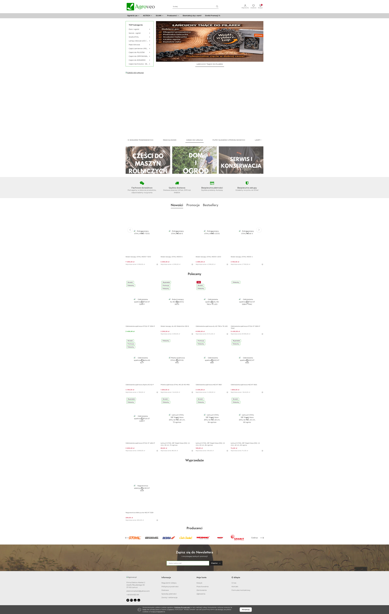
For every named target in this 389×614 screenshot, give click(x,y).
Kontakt (235, 587)
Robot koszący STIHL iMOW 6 (136, 257)
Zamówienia (202, 590)
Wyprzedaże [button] (194, 460)
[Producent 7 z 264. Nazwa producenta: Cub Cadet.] (151, 538)
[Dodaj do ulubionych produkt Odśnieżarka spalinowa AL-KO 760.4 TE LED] (226, 282)
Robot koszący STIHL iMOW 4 (206, 257)
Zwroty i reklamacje (169, 597)
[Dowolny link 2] (135, 600)
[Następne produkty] (259, 230)
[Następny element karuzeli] (262, 538)
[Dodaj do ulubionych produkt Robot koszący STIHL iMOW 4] (226, 213)
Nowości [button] (177, 205)
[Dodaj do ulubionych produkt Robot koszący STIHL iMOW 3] (261, 213)
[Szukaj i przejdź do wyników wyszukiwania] (217, 6)
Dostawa (165, 590)
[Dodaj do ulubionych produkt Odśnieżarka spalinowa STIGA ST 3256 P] (155, 282)
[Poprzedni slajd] (130, 104)
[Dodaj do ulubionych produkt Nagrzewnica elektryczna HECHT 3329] (155, 468)
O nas (234, 583)
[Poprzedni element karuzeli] (126, 538)
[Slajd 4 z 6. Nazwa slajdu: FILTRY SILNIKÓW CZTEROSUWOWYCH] (194, 105)
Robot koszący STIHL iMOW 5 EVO (173, 257)
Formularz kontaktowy (241, 590)
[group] (209, 41)
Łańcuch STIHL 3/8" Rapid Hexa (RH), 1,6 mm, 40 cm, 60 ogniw (245, 444)
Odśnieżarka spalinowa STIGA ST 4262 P (140, 443)
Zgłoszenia (201, 594)
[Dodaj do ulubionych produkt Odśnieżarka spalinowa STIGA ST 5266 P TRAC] (261, 282)
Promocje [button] (193, 205)
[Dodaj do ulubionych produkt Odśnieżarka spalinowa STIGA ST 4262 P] (155, 399)
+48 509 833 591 (132, 595)
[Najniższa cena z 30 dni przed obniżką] (157, 264)
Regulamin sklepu (169, 583)
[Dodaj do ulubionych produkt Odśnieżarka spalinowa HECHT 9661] (226, 340)
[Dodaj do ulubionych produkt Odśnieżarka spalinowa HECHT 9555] (261, 340)
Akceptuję (246, 609)
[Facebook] (127, 600)
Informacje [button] (166, 577)
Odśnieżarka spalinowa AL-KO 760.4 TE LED (212, 326)
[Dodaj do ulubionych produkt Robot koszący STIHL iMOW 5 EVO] (190, 213)
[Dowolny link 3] (138, 600)
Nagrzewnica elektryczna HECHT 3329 (139, 512)
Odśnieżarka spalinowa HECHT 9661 (209, 385)
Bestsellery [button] (210, 205)
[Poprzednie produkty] (130, 230)
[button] (173, 15)
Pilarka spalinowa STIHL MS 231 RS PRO (175, 385)
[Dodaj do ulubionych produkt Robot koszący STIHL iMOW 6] (155, 213)
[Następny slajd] (258, 104)
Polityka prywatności (169, 587)
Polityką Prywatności (182, 607)
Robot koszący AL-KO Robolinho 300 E (175, 326)
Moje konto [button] (201, 577)
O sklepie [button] (236, 577)
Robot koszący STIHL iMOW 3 (241, 257)
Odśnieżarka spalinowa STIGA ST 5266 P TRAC (245, 327)
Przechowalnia (202, 587)
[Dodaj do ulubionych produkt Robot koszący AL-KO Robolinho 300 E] (190, 282)
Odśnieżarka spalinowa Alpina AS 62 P (140, 385)
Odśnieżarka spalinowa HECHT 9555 (244, 385)
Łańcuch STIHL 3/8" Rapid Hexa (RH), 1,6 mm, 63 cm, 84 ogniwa (210, 444)
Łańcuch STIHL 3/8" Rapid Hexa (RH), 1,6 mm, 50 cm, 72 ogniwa (175, 444)
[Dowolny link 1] (131, 600)
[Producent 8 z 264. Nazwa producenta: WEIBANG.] (168, 538)
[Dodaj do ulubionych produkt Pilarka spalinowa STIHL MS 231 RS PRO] (190, 340)
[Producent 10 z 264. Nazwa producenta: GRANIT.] (203, 538)
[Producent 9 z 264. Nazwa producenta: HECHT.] (185, 538)
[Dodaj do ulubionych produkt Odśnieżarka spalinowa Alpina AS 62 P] (155, 340)
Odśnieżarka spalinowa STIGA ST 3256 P (140, 326)
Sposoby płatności (169, 594)
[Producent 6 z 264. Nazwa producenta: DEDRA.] (134, 538)
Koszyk (199, 583)
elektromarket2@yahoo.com (138, 591)
